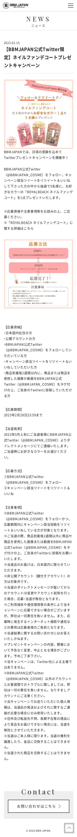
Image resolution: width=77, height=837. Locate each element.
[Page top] (69, 828)
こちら (29, 228)
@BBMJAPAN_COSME (24, 174)
